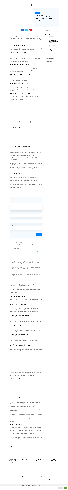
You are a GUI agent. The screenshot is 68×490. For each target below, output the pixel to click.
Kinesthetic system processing (20, 74)
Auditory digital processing (19, 83)
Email (11, 219)
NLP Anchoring (25, 459)
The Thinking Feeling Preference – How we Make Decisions (53, 41)
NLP (12, 32)
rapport (22, 276)
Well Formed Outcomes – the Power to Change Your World (40, 461)
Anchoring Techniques (50, 58)
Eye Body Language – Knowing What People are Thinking (14, 461)
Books (47, 62)
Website (11, 225)
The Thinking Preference (53, 45)
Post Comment (39, 234)
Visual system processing (18, 52)
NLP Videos (51, 36)
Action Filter (48, 57)
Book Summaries (49, 61)
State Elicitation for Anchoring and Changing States (53, 478)
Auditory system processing (19, 64)
